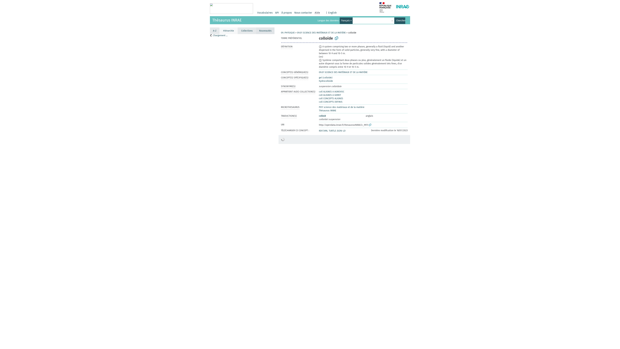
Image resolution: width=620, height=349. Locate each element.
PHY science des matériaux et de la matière (341, 107)
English (332, 12)
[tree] (242, 191)
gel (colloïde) (325, 77)
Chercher (400, 20)
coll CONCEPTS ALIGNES (331, 98)
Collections (247, 30)
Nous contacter (303, 12)
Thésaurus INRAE (227, 20)
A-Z (214, 30)
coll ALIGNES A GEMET (330, 95)
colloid (322, 116)
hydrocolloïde (326, 81)
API (277, 12)
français (345, 20)
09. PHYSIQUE (288, 32)
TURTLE (332, 130)
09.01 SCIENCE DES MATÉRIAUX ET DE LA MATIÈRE (321, 32)
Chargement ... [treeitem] (220, 35)
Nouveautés (265, 30)
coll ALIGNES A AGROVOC (331, 91)
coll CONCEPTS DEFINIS (330, 101)
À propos (286, 12)
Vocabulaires (265, 12)
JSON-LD (341, 130)
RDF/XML (323, 130)
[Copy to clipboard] (336, 38)
